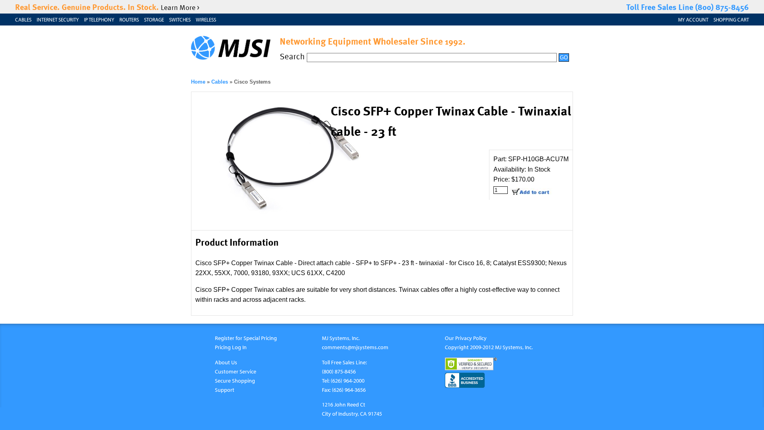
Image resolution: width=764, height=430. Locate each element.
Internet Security (58, 19)
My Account (693, 19)
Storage (154, 19)
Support (224, 389)
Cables (23, 19)
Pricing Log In (231, 347)
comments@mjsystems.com (355, 347)
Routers (129, 19)
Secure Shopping (235, 380)
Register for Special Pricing (246, 338)
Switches (180, 19)
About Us (226, 362)
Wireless (206, 19)
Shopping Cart (731, 19)
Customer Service (235, 371)
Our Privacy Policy (466, 338)
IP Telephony (99, 19)
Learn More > (180, 7)
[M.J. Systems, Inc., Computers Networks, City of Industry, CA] (465, 380)
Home (198, 82)
